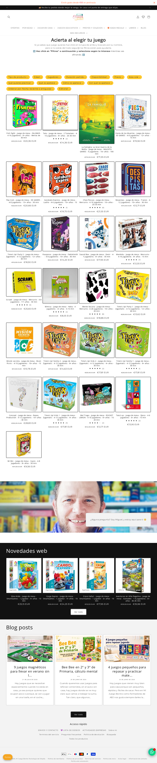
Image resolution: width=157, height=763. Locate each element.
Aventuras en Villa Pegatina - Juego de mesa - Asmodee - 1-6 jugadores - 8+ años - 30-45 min (133, 598)
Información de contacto (138, 759)
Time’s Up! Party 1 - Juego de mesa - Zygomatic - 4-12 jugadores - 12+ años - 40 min (133, 309)
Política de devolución (94, 734)
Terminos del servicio (49, 734)
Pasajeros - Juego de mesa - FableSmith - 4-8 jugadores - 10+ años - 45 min (60, 255)
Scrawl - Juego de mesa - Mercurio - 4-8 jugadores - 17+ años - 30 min (24, 301)
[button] (9, 17)
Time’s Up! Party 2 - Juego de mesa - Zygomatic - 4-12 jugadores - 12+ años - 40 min (24, 256)
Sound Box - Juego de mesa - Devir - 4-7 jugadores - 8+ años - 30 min (96, 255)
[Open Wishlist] (143, 17)
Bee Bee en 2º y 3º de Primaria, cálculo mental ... (78, 671)
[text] (78, 2)
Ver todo (78, 612)
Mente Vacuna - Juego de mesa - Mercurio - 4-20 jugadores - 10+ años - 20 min (96, 309)
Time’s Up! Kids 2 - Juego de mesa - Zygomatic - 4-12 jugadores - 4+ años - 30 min (96, 363)
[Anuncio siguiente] (150, 7)
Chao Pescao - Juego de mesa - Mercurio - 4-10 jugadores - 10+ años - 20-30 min (96, 202)
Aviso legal (122, 759)
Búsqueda (111, 734)
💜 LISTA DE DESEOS (70, 730)
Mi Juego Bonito (22, 759)
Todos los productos (78, 739)
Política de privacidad (75, 759)
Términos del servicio (93, 759)
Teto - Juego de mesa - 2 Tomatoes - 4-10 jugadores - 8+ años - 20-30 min (60, 134)
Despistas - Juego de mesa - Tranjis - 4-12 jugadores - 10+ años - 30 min (133, 201)
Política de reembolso (56, 759)
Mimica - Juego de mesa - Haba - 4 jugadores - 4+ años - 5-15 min (60, 308)
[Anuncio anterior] (7, 7)
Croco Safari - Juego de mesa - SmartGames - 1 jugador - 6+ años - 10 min (96, 598)
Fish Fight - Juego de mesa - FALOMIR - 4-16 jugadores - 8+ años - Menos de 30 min (24, 135)
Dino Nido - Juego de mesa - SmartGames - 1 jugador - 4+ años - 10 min (24, 598)
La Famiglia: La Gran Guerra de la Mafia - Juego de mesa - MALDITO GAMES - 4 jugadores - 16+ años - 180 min (97, 150)
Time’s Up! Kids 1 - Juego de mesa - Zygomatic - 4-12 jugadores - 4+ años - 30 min (60, 417)
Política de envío (109, 759)
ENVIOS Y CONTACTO (48, 730)
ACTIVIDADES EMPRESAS (94, 730)
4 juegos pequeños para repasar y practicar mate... (127, 671)
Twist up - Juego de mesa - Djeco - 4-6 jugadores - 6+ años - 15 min (133, 416)
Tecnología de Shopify (37, 759)
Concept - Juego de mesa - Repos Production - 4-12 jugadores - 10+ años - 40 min (23, 417)
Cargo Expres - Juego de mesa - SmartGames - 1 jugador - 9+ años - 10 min (60, 598)
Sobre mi (113, 730)
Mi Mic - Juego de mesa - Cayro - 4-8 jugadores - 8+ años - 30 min (24, 462)
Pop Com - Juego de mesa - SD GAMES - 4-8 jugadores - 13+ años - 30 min (23, 201)
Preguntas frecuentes (71, 734)
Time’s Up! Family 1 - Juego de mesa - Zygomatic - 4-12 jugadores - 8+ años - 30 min (133, 363)
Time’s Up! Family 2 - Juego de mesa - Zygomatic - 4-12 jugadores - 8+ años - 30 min (60, 363)
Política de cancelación (79, 761)
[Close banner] (154, 2)
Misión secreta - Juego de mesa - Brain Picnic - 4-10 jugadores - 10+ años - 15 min (24, 363)
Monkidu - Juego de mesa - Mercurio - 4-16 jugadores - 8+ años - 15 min (133, 255)
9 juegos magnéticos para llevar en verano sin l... (29, 671)
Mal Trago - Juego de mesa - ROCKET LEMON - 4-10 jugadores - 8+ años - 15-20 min (96, 417)
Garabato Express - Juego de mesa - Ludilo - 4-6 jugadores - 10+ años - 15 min (60, 202)
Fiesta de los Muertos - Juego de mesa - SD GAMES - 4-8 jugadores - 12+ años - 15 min (133, 135)
